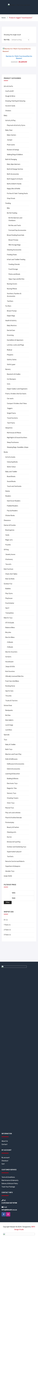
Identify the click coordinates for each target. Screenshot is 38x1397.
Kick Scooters (10, 671)
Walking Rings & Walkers (15, 154)
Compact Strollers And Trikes (17, 403)
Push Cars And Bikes (12, 681)
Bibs (8, 208)
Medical (9, 350)
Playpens (10, 355)
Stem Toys (10, 803)
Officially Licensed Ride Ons (14, 676)
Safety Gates (11, 360)
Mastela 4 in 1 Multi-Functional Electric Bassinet (19, 57)
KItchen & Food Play (14, 842)
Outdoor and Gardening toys (16, 847)
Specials (7, 735)
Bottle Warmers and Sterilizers (15, 219)
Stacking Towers (12, 798)
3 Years (6, 935)
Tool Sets (10, 856)
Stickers (8, 111)
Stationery (9, 559)
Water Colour (11, 467)
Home (4, 18)
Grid (5, 30)
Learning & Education (12, 774)
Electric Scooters (11, 652)
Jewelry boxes (10, 554)
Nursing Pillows (12, 289)
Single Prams (11, 413)
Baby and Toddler (11, 472)
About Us (5, 1141)
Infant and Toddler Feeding (16, 259)
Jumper (9, 140)
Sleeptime (8, 428)
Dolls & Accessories (13, 769)
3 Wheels (10, 647)
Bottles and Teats (15, 225)
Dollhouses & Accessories (15, 764)
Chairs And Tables (11, 574)
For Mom (8, 306)
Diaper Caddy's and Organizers (17, 389)
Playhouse (8, 598)
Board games (9, 530)
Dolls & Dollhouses (11, 759)
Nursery (8, 369)
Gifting (6, 550)
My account (6, 1158)
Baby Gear (8, 130)
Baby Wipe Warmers (13, 164)
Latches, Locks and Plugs (15, 345)
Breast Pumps (13, 240)
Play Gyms (9, 593)
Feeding (8, 203)
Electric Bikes (10, 637)
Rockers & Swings (13, 150)
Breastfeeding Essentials (15, 235)
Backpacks (9, 710)
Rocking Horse (10, 686)
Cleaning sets (11, 832)
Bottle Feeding (12, 213)
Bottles (8, 715)
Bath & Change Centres (15, 169)
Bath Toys (8, 749)
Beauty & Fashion (13, 827)
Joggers (10, 408)
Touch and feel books (14, 486)
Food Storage (13, 269)
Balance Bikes (10, 627)
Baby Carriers (11, 135)
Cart (3, 1164)
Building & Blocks (12, 779)
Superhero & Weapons (12, 866)
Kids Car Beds (9, 579)
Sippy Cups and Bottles (16, 279)
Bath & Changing (11, 159)
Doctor (9, 837)
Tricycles (8, 696)
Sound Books (11, 481)
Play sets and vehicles (12, 813)
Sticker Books (10, 515)
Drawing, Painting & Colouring (15, 101)
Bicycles (8, 632)
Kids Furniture (8, 569)
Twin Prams (11, 423)
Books (6, 452)
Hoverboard (9, 662)
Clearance (7, 520)
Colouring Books (12, 462)
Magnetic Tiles (12, 788)
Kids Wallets (9, 720)
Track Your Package (8, 1187)
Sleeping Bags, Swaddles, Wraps (17, 447)
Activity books (10, 457)
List (8, 30)
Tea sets (8, 564)
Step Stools (11, 198)
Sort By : (7, 40)
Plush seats (11, 145)
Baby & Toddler (10, 744)
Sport (7, 608)
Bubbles (8, 589)
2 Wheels (10, 642)
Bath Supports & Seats (15, 179)
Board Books (11, 476)
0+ (5, 920)
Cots (8, 384)
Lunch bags (9, 725)
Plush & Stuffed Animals (13, 818)
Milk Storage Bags (15, 245)
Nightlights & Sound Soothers (17, 437)
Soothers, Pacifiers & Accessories (14, 295)
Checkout (5, 1161)
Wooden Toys (9, 871)
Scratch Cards (10, 106)
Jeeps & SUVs (10, 666)
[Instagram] (8, 1214)
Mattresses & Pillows (14, 433)
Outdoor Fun (8, 584)
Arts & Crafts (8, 86)
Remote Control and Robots (14, 861)
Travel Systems (12, 418)
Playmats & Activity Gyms (16, 125)
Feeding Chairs (12, 255)
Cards (7, 535)
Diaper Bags (11, 316)
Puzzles (8, 545)
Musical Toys (9, 808)
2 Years (6, 930)
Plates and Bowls (14, 274)
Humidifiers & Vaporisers (15, 340)
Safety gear (11, 364)
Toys (5, 740)
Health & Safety (11, 321)
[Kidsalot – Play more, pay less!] (19, 5)
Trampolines (9, 613)
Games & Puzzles (10, 525)
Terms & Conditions (8, 1177)
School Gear (8, 705)
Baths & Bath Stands (14, 184)
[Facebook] (4, 1214)
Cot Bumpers (11, 379)
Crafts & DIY (9, 91)
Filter (8, 902)
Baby (5, 115)
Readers (8, 496)
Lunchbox (8, 730)
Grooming (10, 335)
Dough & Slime (10, 96)
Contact (4, 1144)
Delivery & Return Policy (10, 1183)
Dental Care (11, 330)
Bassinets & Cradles (13, 374)
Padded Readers (12, 506)
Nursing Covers (12, 284)
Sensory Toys (11, 793)
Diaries (7, 491)
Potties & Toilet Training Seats (17, 193)
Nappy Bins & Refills (13, 189)
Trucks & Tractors (11, 701)
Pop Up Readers (12, 511)
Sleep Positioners (13, 442)
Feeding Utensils (14, 264)
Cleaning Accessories (14, 250)
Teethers (10, 301)
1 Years (6, 925)
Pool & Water (9, 603)
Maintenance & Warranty (10, 1180)
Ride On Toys (8, 618)
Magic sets (9, 540)
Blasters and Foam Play (13, 754)
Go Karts (8, 657)
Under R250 (8, 876)
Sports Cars (9, 691)
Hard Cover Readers (13, 501)
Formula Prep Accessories (17, 230)
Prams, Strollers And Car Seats (15, 394)
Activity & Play (10, 120)
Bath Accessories (13, 174)
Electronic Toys (12, 783)
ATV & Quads (9, 623)
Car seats (10, 398)
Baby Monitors (12, 325)
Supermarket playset (14, 852)
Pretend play (9, 822)
